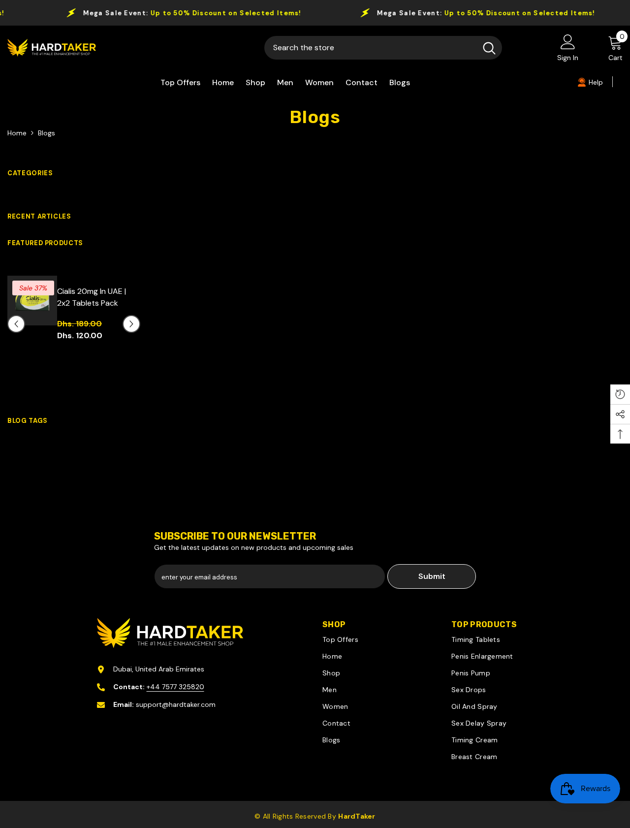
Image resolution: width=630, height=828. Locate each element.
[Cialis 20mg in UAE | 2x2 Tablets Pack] (32, 300)
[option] (74, 331)
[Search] (383, 48)
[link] (590, 81)
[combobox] (370, 48)
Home (17, 132)
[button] (16, 324)
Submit (431, 576)
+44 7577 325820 (175, 686)
